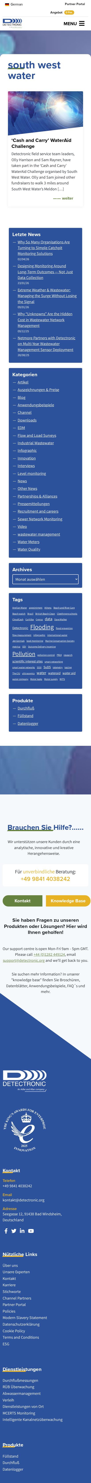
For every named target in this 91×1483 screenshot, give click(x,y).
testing (68, 667)
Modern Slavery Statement (25, 1317)
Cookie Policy (14, 1330)
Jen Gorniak (18, 640)
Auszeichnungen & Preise (38, 389)
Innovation (27, 458)
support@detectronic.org (24, 960)
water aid (69, 673)
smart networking (54, 661)
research (68, 655)
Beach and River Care (64, 607)
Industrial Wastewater (36, 442)
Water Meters (28, 541)
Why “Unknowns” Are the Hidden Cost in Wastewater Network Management (45, 319)
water (41, 672)
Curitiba (29, 619)
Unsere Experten (16, 1271)
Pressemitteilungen (34, 503)
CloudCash (17, 619)
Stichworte (12, 1291)
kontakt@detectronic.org (23, 1199)
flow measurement (21, 635)
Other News (27, 488)
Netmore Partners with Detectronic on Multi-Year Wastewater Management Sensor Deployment (46, 343)
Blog (21, 397)
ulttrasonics (28, 673)
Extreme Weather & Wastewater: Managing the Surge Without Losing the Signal (47, 295)
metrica (16, 646)
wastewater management (39, 534)
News (22, 480)
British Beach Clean (45, 613)
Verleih (8, 1400)
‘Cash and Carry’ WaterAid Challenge (41, 143)
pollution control (46, 655)
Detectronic (20, 628)
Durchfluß (11, 1462)
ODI (24, 646)
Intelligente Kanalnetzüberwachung (33, 1419)
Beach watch (18, 613)
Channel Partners (17, 1298)
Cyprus (39, 619)
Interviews (26, 465)
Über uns (10, 1265)
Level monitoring (32, 473)
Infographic (27, 450)
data (48, 618)
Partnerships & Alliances (37, 496)
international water (57, 635)
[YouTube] (31, 1231)
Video (22, 526)
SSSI (39, 667)
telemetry (58, 667)
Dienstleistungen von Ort (23, 1406)
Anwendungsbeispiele (36, 404)
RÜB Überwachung (18, 1386)
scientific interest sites (27, 661)
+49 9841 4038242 (17, 1185)
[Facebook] (6, 1231)
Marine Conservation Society (59, 640)
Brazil (30, 613)
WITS (62, 679)
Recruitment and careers (38, 511)
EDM (21, 427)
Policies (9, 1311)
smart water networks (23, 667)
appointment (35, 607)
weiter (67, 198)
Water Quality (29, 549)
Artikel (23, 382)
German (16, 4)
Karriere (9, 1284)
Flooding (42, 626)
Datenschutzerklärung (21, 1324)
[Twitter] (13, 1231)
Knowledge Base (68, 900)
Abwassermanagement (22, 1393)
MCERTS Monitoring (19, 1413)
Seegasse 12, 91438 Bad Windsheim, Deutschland (32, 1216)
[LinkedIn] (22, 1231)
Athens (47, 607)
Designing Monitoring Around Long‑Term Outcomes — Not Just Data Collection (45, 271)
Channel (25, 412)
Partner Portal (75, 4)
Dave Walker (60, 619)
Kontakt (22, 900)
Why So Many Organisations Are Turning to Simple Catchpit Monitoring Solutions (44, 247)
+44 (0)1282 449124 (49, 954)
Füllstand (10, 1456)
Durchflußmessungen (20, 1380)
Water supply (51, 679)
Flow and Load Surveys (37, 435)
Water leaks (36, 679)
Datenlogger (13, 1469)
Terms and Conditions (21, 1337)
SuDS (47, 667)
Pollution (23, 654)
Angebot (61, 12)
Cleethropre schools (67, 613)
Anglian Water (19, 607)
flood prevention (64, 628)
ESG (6, 1343)
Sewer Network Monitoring (40, 518)
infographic (39, 635)
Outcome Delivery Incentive (42, 646)
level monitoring (35, 640)
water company (20, 679)
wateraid (54, 673)
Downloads (27, 420)
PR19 (59, 655)
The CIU (16, 673)
